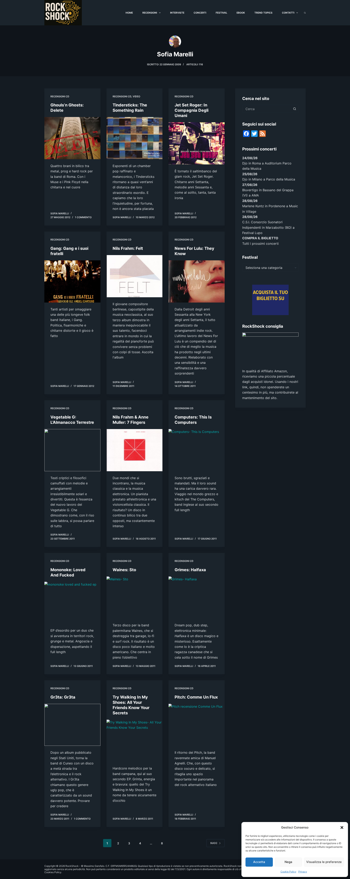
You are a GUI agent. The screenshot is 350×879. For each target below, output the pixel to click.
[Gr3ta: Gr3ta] (72, 725)
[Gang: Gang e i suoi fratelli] (72, 281)
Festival (221, 12)
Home (129, 12)
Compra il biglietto (260, 238)
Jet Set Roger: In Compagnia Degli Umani (191, 110)
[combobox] (266, 109)
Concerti (200, 12)
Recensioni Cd (59, 96)
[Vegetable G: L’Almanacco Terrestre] (72, 450)
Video (136, 96)
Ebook (241, 12)
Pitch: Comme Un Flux (196, 697)
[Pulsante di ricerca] (294, 109)
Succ (213, 843)
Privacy (302, 871)
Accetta (259, 862)
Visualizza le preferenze (324, 862)
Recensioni (149, 12)
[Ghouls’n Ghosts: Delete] (72, 138)
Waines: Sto (124, 569)
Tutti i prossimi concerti (260, 243)
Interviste (177, 12)
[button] (342, 827)
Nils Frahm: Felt (128, 248)
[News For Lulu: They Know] (197, 281)
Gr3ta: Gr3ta (62, 697)
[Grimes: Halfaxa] (197, 597)
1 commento (83, 217)
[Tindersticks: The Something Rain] (135, 138)
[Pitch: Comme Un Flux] (197, 725)
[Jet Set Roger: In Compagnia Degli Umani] (197, 143)
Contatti (288, 12)
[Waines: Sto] (135, 597)
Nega (288, 862)
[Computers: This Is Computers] (197, 450)
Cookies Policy (52, 872)
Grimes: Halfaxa (190, 569)
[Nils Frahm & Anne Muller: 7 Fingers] (135, 450)
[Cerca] (305, 13)
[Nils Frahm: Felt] (135, 276)
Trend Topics (263, 12)
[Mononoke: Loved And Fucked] (72, 603)
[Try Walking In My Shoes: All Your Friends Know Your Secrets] (135, 741)
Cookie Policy (288, 871)
